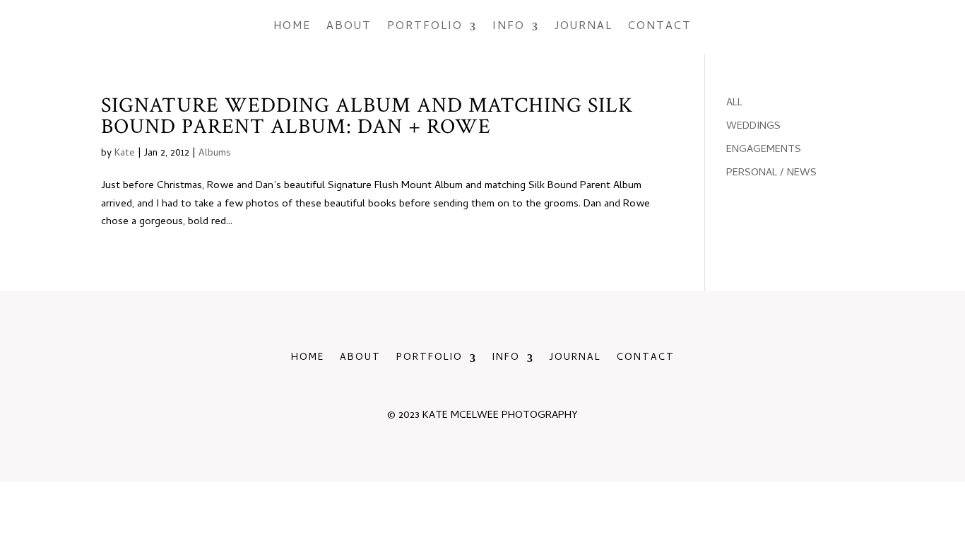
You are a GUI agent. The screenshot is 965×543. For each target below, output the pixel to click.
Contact (660, 27)
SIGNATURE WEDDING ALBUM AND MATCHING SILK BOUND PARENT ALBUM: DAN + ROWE (367, 116)
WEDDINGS (753, 126)
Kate (124, 154)
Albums (215, 154)
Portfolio (425, 27)
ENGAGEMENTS (763, 149)
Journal (583, 27)
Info (508, 27)
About (349, 27)
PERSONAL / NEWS (771, 173)
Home (292, 27)
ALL (734, 103)
